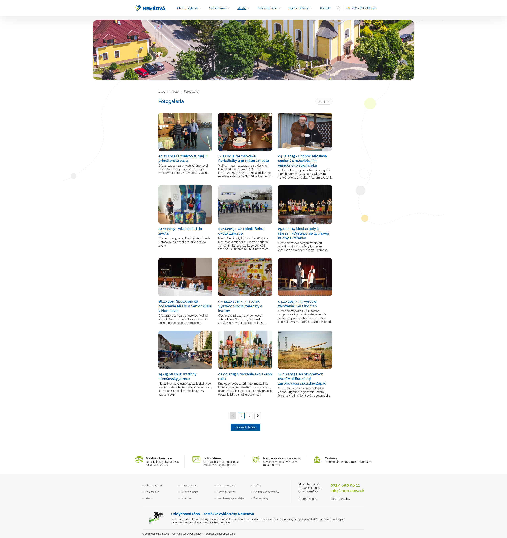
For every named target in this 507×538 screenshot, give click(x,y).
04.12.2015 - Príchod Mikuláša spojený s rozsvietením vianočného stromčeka (302, 160)
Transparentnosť (226, 485)
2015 (322, 101)
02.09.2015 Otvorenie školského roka (245, 376)
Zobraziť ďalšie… (245, 427)
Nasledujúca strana (257, 415)
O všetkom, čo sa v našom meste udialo (281, 461)
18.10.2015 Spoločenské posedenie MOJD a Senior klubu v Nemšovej (185, 306)
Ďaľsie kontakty (340, 498)
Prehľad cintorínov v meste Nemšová (348, 459)
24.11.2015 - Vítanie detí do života (180, 231)
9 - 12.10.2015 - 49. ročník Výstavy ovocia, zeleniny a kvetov (240, 306)
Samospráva (217, 8)
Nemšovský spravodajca (231, 498)
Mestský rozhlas (226, 492)
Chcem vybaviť (187, 8)
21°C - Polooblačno (364, 8)
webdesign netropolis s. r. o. (220, 533)
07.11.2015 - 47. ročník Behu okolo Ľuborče (240, 231)
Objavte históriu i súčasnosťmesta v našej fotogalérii (221, 461)
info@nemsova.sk (347, 490)
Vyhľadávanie (339, 8)
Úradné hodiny (308, 498)
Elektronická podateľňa (266, 492)
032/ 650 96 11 (345, 485)
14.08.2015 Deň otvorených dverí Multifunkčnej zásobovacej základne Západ (302, 378)
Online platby (261, 498)
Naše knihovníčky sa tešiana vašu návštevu (162, 461)
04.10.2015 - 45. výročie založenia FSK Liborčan (297, 303)
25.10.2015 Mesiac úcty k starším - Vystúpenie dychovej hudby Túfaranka (303, 233)
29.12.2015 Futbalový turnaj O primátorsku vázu (182, 158)
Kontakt (325, 8)
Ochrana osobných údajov (186, 533)
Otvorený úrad (267, 8)
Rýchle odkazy (299, 8)
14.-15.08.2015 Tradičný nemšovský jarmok (177, 376)
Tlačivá (258, 485)
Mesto (241, 8)
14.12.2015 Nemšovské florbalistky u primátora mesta (243, 158)
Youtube (186, 498)
